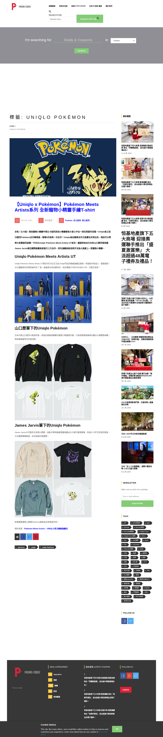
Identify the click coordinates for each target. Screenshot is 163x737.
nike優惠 (135, 540)
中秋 (125, 553)
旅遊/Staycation (78, 6)
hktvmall (126, 527)
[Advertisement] (81, 82)
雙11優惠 (127, 596)
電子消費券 (139, 596)
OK (117, 729)
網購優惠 (52, 6)
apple (148, 523)
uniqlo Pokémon (48, 547)
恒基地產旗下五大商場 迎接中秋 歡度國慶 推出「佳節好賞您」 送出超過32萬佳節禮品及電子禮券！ (99, 713)
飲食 (53, 691)
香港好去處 (127, 601)
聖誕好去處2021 (145, 579)
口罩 (125, 557)
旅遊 (53, 680)
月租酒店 (136, 566)
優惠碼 (144, 553)
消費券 (138, 570)
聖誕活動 (127, 583)
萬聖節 (137, 588)
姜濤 (134, 557)
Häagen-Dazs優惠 (129, 536)
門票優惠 (136, 592)
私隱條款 (126, 690)
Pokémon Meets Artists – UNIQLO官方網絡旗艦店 (46, 529)
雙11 (146, 592)
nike (125, 540)
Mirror (144, 536)
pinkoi (146, 540)
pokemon (21, 547)
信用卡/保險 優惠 (95, 6)
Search (81, 51)
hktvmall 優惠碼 (129, 531)
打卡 (145, 562)
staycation (136, 544)
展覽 (143, 557)
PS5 (125, 544)
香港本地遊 (63, 6)
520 (125, 523)
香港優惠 (55, 697)
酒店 (125, 592)
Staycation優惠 (128, 549)
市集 (125, 562)
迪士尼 (147, 588)
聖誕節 (138, 583)
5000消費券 (136, 523)
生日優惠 (127, 575)
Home (12, 126)
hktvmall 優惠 (139, 527)
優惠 (134, 553)
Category (116, 41)
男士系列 (86, 220)
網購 (54, 686)
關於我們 (109, 6)
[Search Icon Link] (50, 12)
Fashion (68, 220)
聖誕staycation (128, 579)
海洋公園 (127, 570)
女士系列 (77, 220)
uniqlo (33, 547)
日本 (125, 566)
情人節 (135, 562)
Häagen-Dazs (144, 531)
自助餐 (126, 588)
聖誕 (137, 575)
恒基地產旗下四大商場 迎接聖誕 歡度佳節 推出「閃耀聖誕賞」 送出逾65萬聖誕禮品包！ (99, 681)
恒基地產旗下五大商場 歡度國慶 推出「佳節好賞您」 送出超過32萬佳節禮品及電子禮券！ (99, 697)
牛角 (148, 570)
